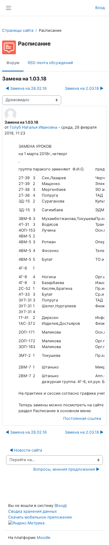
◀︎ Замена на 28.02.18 (26, 88)
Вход (100, 7)
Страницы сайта (17, 30)
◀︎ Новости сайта (26, 450)
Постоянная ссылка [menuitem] (82, 418)
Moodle (44, 537)
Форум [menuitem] (12, 62)
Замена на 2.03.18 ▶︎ (84, 88)
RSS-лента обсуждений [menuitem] (50, 62)
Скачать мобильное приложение (40, 517)
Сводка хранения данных (32, 511)
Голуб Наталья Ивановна (33, 127)
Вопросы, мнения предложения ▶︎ (66, 469)
